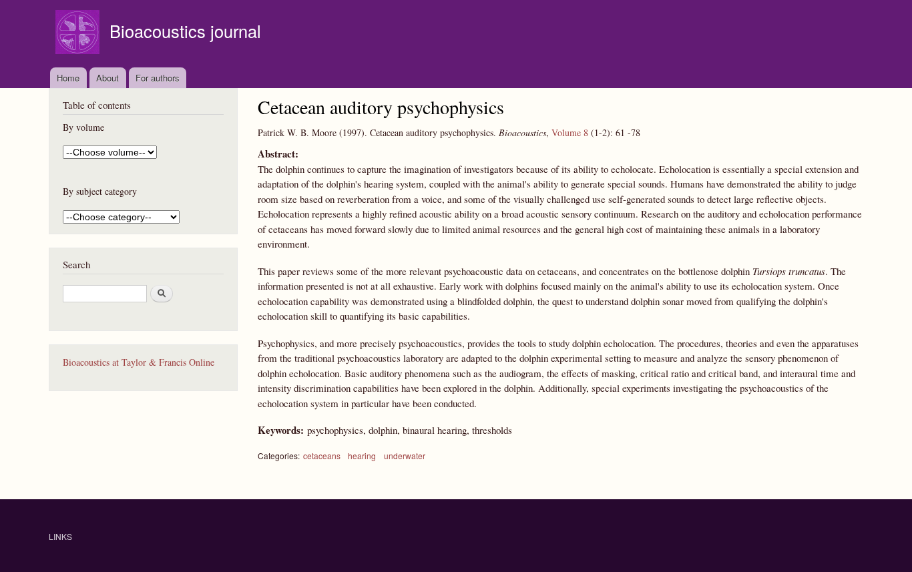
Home (68, 77)
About (107, 77)
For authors (158, 77)
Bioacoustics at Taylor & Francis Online (138, 362)
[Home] (79, 33)
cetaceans (321, 455)
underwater (404, 455)
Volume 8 (569, 132)
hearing (362, 455)
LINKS (60, 536)
